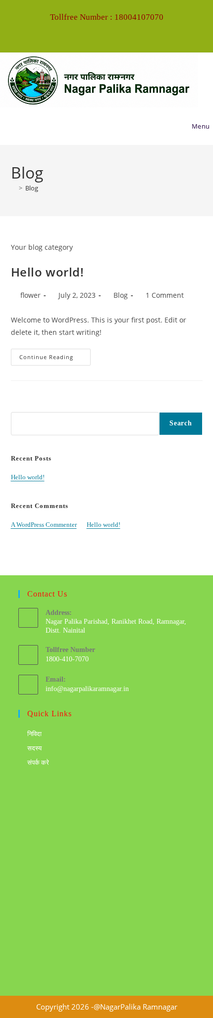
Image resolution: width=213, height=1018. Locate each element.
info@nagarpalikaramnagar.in (87, 689)
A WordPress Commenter (44, 524)
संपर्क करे (38, 762)
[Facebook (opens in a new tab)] (99, 32)
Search (20, 406)
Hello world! (47, 272)
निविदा (34, 734)
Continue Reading (55, 355)
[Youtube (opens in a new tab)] (115, 32)
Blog (31, 188)
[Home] (13, 188)
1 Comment (165, 295)
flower (30, 295)
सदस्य (34, 748)
